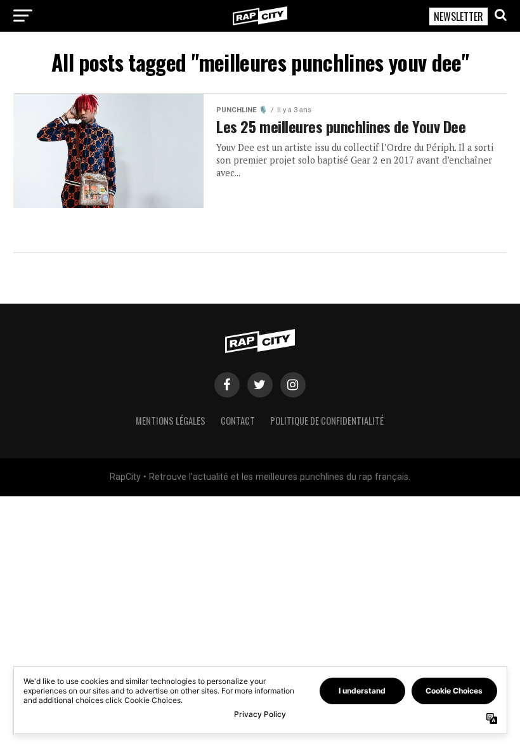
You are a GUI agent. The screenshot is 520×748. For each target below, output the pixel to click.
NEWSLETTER (458, 16)
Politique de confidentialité (327, 420)
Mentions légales (170, 420)
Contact (238, 420)
